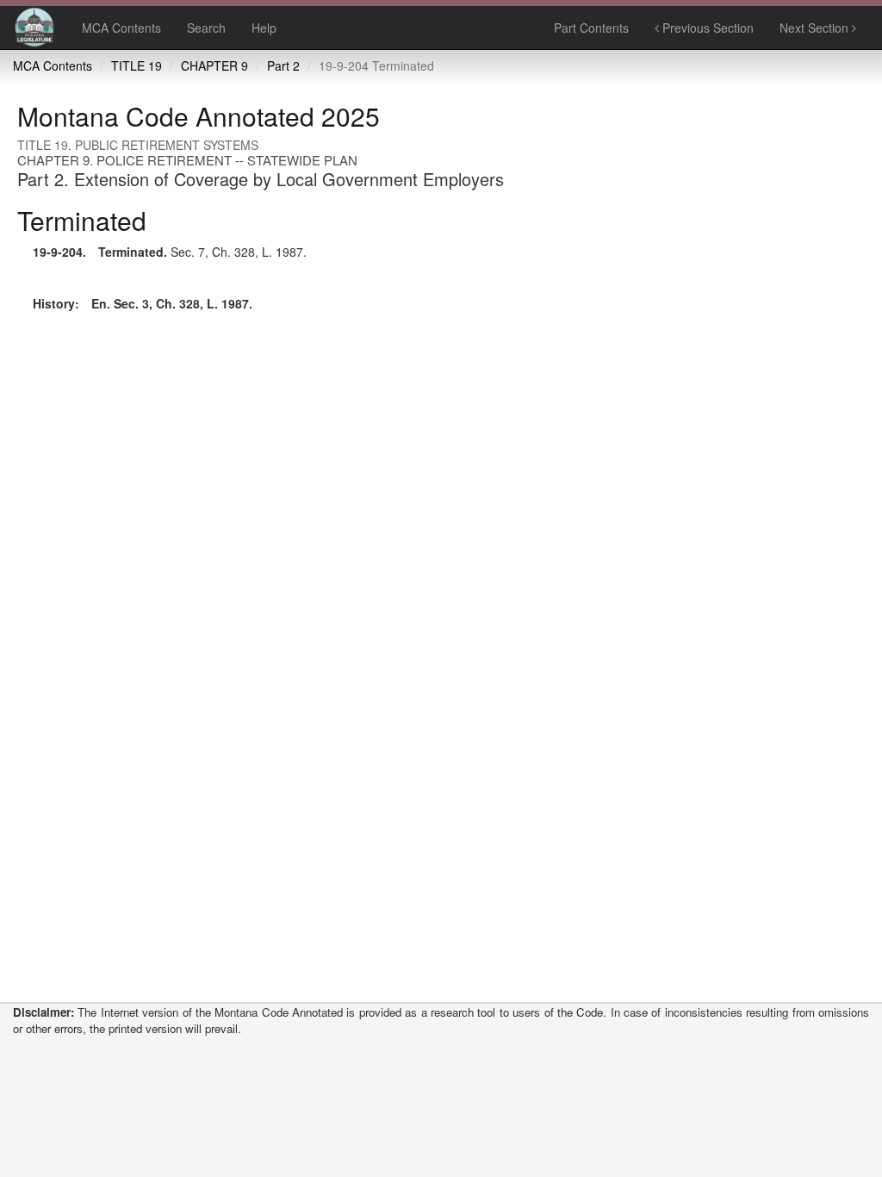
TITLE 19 (136, 65)
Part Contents (591, 27)
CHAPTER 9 (214, 65)
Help (264, 27)
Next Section (816, 27)
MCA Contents (121, 27)
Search (206, 27)
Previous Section (706, 27)
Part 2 (283, 65)
